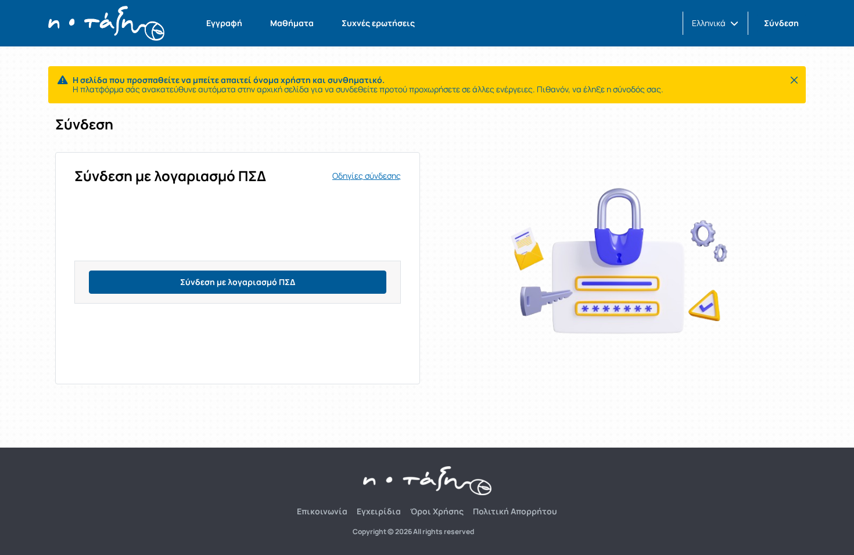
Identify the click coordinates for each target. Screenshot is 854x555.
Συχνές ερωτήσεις (378, 22)
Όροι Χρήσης (437, 511)
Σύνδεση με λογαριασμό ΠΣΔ (237, 281)
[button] (715, 23)
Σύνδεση (781, 22)
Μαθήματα (292, 22)
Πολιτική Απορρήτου (515, 511)
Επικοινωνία (322, 511)
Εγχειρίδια (379, 511)
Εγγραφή (224, 22)
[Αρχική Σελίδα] (106, 23)
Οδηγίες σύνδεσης (366, 176)
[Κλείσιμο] (794, 80)
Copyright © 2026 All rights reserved (413, 531)
